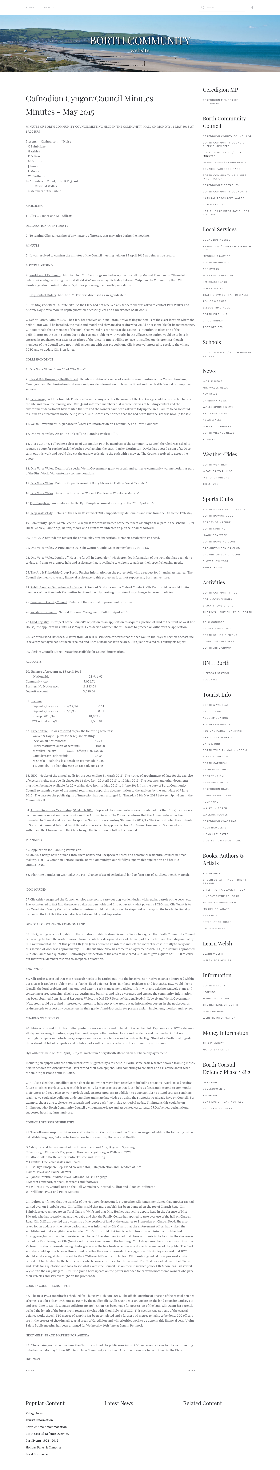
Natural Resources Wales (223, 198)
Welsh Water (213, 288)
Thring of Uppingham (219, 902)
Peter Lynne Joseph (218, 922)
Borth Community (217, 724)
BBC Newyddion (215, 413)
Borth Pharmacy (216, 262)
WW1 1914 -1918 (213, 1011)
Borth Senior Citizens (220, 635)
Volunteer (211, 679)
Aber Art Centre (215, 782)
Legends (209, 992)
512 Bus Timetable (216, 307)
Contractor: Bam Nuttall (223, 1102)
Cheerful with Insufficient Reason (224, 882)
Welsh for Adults (217, 960)
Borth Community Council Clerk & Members (223, 144)
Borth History (214, 985)
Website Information (219, 1018)
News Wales (212, 420)
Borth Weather (215, 464)
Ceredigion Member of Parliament (220, 102)
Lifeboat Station (216, 673)
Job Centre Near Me (218, 275)
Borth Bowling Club (219, 541)
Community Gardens (218, 641)
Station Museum (215, 756)
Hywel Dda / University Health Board (227, 248)
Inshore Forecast (217, 477)
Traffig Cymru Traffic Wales (226, 295)
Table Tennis (213, 567)
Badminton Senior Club (221, 548)
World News (212, 381)
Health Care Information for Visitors (226, 213)
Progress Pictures (217, 1108)
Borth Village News (218, 433)
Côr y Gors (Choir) (217, 599)
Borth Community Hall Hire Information (225, 177)
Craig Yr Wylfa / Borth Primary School (228, 354)
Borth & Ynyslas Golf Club (224, 509)
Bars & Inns (212, 744)
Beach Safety (213, 204)
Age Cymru (211, 269)
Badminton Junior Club (221, 554)
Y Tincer (209, 439)
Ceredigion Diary (216, 789)
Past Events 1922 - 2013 (42, 1440)
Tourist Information (39, 1420)
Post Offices (213, 327)
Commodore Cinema (218, 795)
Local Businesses (216, 240)
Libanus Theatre (216, 834)
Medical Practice (216, 256)
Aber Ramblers (214, 827)
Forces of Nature (217, 522)
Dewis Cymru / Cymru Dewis (224, 162)
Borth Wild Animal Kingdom (225, 750)
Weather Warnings (218, 471)
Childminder (213, 320)
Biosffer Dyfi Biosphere (222, 840)
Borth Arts (211, 873)
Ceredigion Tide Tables (221, 185)
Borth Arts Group (217, 647)
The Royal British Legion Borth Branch (227, 614)
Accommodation (215, 718)
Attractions (212, 711)
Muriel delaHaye (216, 909)
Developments (214, 1089)
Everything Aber (216, 769)
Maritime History (216, 998)
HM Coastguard (215, 282)
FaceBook (210, 1095)
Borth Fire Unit (215, 314)
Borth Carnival (215, 763)
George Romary (215, 928)
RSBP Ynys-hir (214, 801)
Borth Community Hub (220, 592)
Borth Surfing (214, 528)
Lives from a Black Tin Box (224, 889)
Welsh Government (218, 426)
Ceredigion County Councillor (227, 136)
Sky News (210, 394)
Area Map (47, 7)
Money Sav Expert (217, 1049)
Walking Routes (215, 814)
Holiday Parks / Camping (222, 731)
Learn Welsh (213, 953)
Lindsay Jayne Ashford (221, 896)
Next (190, 1370)
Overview (210, 1082)
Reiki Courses (213, 622)
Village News (34, 1413)
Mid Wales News (215, 387)
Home (30, 7)
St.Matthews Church (219, 605)
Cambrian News (215, 400)
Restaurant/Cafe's (217, 737)
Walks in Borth (215, 808)
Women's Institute (217, 628)
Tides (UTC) (211, 484)
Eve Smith (210, 915)
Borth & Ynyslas (216, 705)
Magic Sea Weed (215, 535)
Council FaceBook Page (221, 169)
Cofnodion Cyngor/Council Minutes (224, 154)
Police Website (214, 301)
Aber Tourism (213, 776)
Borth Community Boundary (225, 191)
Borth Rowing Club (218, 515)
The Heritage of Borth (220, 1005)
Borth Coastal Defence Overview (47, 1434)
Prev (30, 1370)
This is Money (213, 1043)
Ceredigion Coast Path (221, 821)
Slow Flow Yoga (216, 561)
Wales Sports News (218, 407)
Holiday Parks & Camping (43, 1447)
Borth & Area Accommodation (46, 1427)
